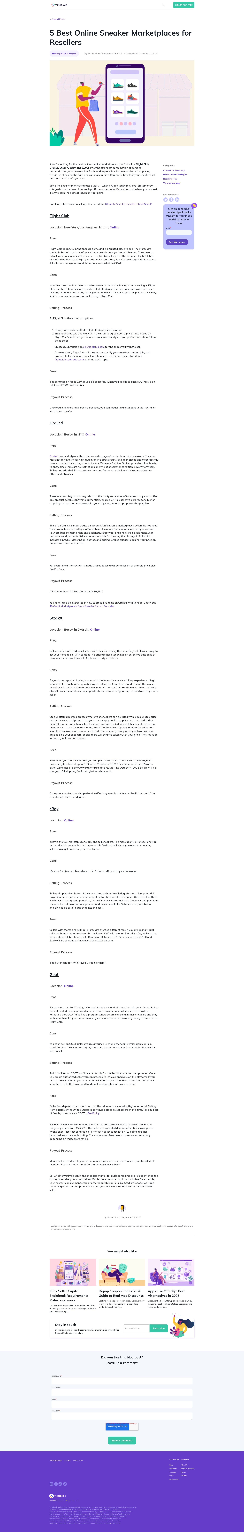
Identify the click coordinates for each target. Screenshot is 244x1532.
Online (114, 227)
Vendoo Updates (171, 183)
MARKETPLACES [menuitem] (56, 1461)
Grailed (54, 456)
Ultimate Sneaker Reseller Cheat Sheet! (128, 204)
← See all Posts (57, 19)
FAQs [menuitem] (171, 1476)
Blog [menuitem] (171, 1465)
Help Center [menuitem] (174, 1479)
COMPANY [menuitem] (185, 1459)
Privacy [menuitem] (184, 1476)
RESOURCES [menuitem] (174, 1459)
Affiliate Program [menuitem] (187, 1468)
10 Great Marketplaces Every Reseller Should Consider (82, 606)
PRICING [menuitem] (67, 1461)
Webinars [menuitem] (173, 1468)
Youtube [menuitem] (172, 1472)
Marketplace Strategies (175, 174)
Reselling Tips (170, 178)
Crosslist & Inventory (174, 170)
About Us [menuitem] (184, 1465)
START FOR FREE (184, 5)
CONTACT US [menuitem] (78, 1461)
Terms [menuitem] (183, 1472)
